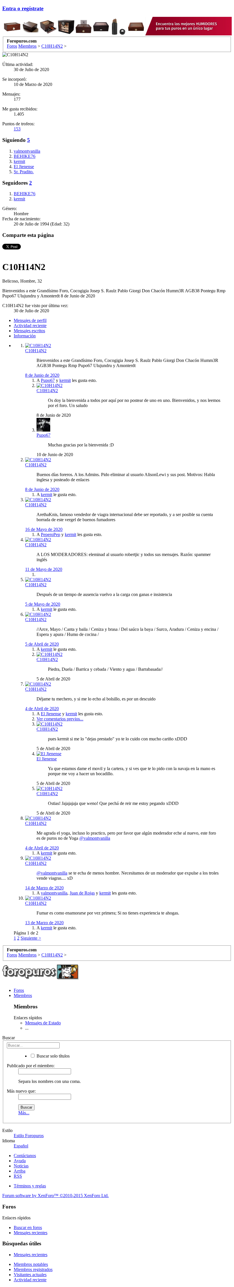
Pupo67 (48, 380)
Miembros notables (31, 1264)
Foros (19, 990)
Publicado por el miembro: (31, 1065)
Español (21, 1145)
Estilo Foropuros (29, 1135)
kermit (65, 380)
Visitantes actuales (30, 1274)
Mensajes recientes (30, 1232)
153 (17, 128)
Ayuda (20, 1160)
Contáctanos (25, 1155)
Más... (23, 1112)
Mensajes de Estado (43, 1022)
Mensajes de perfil (30, 320)
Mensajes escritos (29, 330)
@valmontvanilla (94, 838)
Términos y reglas (30, 1185)
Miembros (23, 995)
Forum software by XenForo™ (55, 1195)
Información (25, 335)
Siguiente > (31, 938)
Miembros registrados (33, 1269)
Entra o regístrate (22, 8)
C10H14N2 (36, 350)
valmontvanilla (54, 893)
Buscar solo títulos (52, 1056)
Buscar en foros (28, 1227)
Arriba (19, 1171)
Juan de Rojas (82, 893)
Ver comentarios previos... (60, 718)
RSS (18, 1176)
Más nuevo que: (21, 1091)
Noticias (21, 1165)
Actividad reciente (30, 325)
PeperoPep (50, 534)
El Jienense (51, 713)
